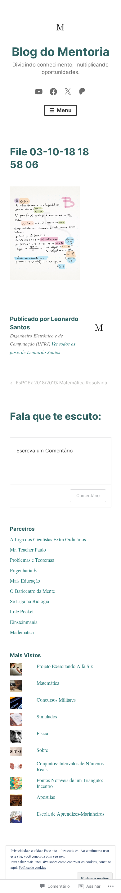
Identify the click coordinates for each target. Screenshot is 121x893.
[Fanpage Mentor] (53, 90)
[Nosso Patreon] (82, 90)
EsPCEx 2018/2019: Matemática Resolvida (58, 383)
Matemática (48, 683)
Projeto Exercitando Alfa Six (65, 666)
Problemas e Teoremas (32, 559)
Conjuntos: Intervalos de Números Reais (70, 766)
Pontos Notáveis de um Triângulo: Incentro (70, 783)
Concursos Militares (56, 699)
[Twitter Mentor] (67, 90)
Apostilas (46, 797)
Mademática (22, 632)
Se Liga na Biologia (29, 601)
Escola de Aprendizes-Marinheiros (70, 813)
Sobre (42, 750)
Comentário (88, 495)
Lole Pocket (22, 611)
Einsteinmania (24, 622)
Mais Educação (25, 580)
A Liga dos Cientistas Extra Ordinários (48, 539)
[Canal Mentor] (39, 90)
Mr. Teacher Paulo (28, 549)
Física (42, 733)
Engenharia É (23, 570)
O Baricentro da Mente (32, 591)
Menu (64, 110)
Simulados (47, 716)
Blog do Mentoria (61, 51)
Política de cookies (32, 867)
